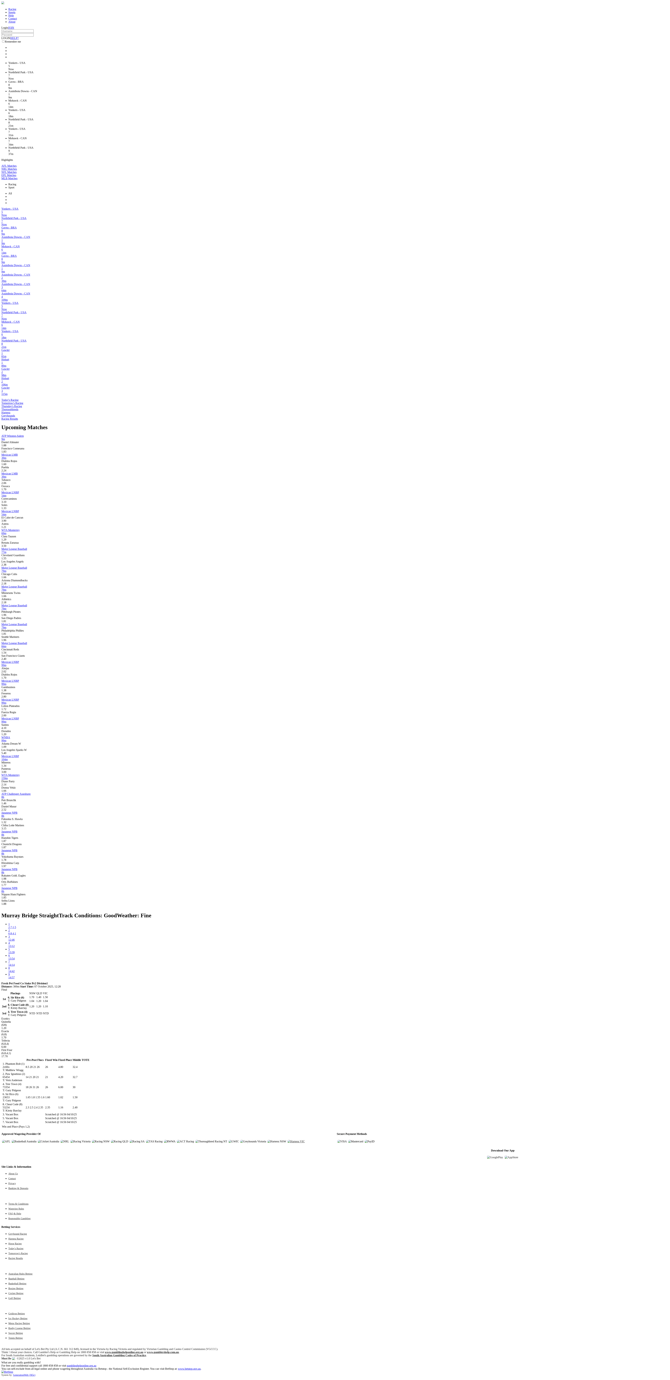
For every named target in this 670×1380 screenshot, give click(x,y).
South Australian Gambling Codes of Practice (119, 1355)
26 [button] (46, 1066)
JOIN (11, 27)
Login (4, 27)
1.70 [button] (3, 489)
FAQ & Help (14, 1213)
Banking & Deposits (18, 1188)
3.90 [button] (3, 520)
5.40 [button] (3, 753)
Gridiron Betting (16, 1313)
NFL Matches (9, 172)
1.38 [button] (3, 690)
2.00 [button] (3, 715)
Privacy (12, 1183)
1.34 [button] (3, 765)
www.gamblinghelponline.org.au (124, 1352)
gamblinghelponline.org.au (81, 1365)
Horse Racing (15, 1243)
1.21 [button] (3, 526)
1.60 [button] (3, 464)
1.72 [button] (3, 709)
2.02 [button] (3, 671)
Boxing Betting (15, 1288)
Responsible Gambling (19, 1218)
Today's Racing (9, 399)
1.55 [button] (3, 558)
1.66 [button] (3, 577)
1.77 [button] (3, 884)
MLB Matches (9, 178)
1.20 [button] (3, 734)
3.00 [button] (3, 771)
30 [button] (74, 1087)
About (11, 21)
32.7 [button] (75, 1077)
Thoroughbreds (9, 409)
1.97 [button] (3, 866)
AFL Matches (9, 165)
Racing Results (9, 418)
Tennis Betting (15, 1338)
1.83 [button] (3, 451)
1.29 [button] (3, 539)
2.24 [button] (3, 470)
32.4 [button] (75, 1066)
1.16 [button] (60, 1107)
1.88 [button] (3, 445)
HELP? (14, 38)
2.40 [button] (3, 658)
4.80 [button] (60, 1066)
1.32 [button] (3, 822)
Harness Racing (16, 1238)
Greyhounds (8, 415)
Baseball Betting (16, 1278)
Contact (12, 18)
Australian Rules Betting (20, 1273)
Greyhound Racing (17, 1233)
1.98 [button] (3, 878)
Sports (11, 12)
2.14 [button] (3, 784)
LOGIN (5, 38)
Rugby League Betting (19, 1328)
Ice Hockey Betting (17, 1318)
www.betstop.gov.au (189, 1368)
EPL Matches (8, 175)
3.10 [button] (3, 501)
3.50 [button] (3, 545)
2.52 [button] (3, 809)
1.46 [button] (3, 803)
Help (11, 15)
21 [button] (46, 1077)
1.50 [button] (75, 1097)
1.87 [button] (3, 841)
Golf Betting (14, 1298)
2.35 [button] (47, 1107)
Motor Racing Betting (19, 1323)
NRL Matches (9, 168)
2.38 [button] (3, 564)
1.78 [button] (3, 859)
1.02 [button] (60, 1097)
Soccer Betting (15, 1333)
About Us (13, 1173)
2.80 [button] (3, 696)
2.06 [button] (3, 483)
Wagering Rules (16, 1208)
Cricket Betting (15, 1293)
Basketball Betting (17, 1283)
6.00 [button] (60, 1087)
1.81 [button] (3, 621)
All (10, 193)
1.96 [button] (3, 614)
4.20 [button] (60, 1077)
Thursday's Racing (11, 406)
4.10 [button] (3, 727)
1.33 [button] (3, 508)
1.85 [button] (3, 897)
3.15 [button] (3, 828)
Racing (12, 9)
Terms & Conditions (18, 1203)
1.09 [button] (3, 746)
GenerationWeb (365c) (24, 1375)
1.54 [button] (3, 652)
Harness (5, 412)
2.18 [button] (3, 583)
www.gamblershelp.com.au (163, 1352)
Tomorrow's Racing (12, 403)
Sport (11, 187)
